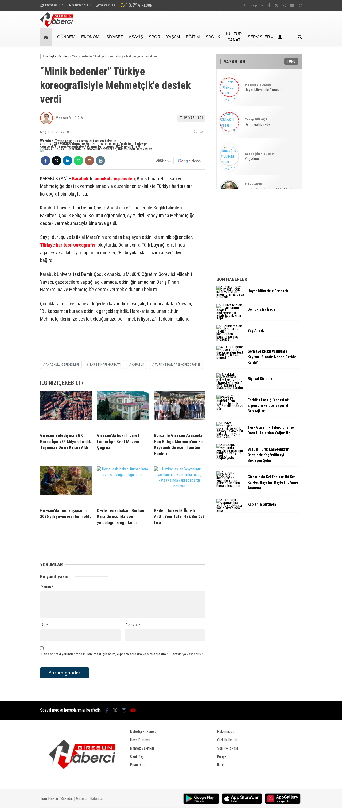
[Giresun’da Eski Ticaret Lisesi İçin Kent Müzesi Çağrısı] (123, 410)
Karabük (80, 178)
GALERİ (54, 5)
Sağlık (213, 36)
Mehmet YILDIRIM (70, 118)
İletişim (222, 765)
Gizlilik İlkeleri (227, 740)
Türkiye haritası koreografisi (68, 245)
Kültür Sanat (234, 37)
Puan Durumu (140, 765)
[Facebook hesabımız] (269, 5)
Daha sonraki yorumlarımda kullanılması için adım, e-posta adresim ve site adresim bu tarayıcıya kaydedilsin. (122, 654)
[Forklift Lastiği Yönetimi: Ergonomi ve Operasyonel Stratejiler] (230, 409)
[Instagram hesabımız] (284, 5)
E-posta (133, 625)
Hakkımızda (226, 731)
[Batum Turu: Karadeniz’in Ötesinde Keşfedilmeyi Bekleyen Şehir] (230, 458)
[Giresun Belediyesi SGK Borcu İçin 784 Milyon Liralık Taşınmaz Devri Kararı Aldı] (66, 410)
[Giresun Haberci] (56, 26)
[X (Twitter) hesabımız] (276, 5)
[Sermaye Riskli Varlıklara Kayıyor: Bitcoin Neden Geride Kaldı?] (230, 358)
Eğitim (193, 36)
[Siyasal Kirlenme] (230, 387)
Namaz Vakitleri (142, 748)
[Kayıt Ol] (281, 37)
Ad (44, 625)
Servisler (259, 36)
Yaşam (173, 36)
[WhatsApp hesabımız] (300, 5)
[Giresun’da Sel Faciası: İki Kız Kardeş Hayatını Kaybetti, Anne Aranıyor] (230, 485)
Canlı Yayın (138, 756)
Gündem (66, 36)
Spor (154, 36)
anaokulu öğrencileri (115, 178)
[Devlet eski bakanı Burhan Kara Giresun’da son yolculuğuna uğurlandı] (123, 485)
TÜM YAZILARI (191, 118)
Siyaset (114, 36)
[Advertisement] (324, 131)
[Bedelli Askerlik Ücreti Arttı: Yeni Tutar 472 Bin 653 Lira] (179, 485)
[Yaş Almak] (230, 339)
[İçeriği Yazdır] (100, 160)
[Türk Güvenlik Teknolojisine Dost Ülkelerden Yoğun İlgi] (230, 436)
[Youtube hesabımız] (292, 5)
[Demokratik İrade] (230, 318)
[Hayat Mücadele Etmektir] (230, 297)
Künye (221, 756)
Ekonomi (90, 36)
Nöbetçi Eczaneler (144, 731)
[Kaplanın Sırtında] (230, 510)
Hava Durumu (140, 740)
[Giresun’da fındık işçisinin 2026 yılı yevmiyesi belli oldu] (66, 485)
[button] (47, 37)
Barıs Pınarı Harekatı (105, 364)
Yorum (47, 587)
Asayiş (136, 36)
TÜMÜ (291, 61)
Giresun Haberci (89, 798)
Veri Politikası (227, 748)
